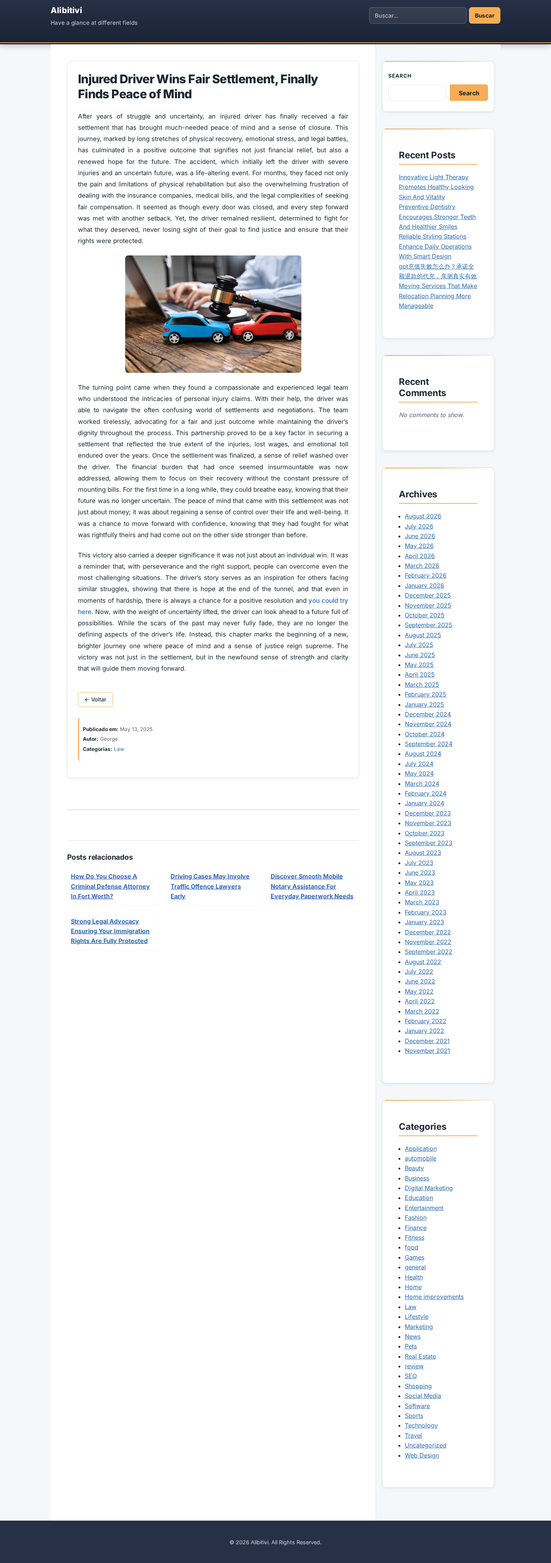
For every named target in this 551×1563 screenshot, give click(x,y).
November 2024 (428, 724)
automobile (420, 1158)
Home (413, 1287)
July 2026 (419, 526)
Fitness (414, 1237)
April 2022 (420, 1001)
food (411, 1247)
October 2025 (425, 615)
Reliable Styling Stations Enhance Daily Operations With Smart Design (435, 246)
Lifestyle (416, 1316)
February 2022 (425, 1021)
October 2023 (425, 833)
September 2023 (428, 843)
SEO (411, 1376)
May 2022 (419, 991)
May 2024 (419, 773)
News (413, 1336)
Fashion (416, 1217)
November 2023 (428, 823)
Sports (414, 1415)
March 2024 (422, 783)
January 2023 (424, 922)
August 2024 (423, 753)
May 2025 (419, 664)
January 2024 (424, 803)
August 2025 (423, 635)
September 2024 (428, 744)
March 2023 (422, 902)
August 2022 (423, 961)
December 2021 (427, 1041)
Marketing (419, 1326)
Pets (411, 1346)
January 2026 (424, 585)
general (415, 1267)
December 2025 (428, 595)
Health (414, 1277)
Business (417, 1178)
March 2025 (422, 684)
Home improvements (434, 1296)
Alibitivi (66, 10)
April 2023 (420, 892)
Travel (413, 1435)
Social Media (423, 1395)
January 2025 (424, 704)
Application (421, 1148)
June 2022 (420, 981)
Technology (421, 1425)
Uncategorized (425, 1445)
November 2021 (427, 1050)
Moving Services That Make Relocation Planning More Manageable (438, 295)
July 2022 (419, 971)
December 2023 (428, 813)
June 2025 (420, 655)
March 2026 (422, 565)
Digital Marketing (429, 1188)
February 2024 (425, 793)
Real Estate (420, 1356)
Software (417, 1406)
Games (414, 1257)
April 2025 (420, 674)
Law (119, 749)
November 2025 (428, 605)
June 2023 (420, 872)
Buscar (484, 15)
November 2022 (428, 942)
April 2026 (420, 556)
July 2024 (419, 763)
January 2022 (424, 1030)
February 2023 (425, 912)
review (414, 1366)
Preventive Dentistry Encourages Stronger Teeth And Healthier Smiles (437, 216)
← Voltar (95, 699)
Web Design (422, 1455)
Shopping (418, 1386)
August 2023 (423, 852)
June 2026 (420, 536)
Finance (416, 1227)
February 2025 (425, 694)
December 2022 (428, 932)
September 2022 (428, 951)
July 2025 (419, 645)
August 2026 (423, 516)
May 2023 (419, 882)
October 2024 (425, 734)
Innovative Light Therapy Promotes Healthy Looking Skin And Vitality (436, 187)
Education (419, 1197)
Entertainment (424, 1208)
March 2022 (422, 1011)
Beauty (414, 1168)
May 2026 (419, 546)
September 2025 (428, 625)
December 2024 (428, 714)
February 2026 (425, 575)
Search (400, 76)
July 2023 (419, 862)
